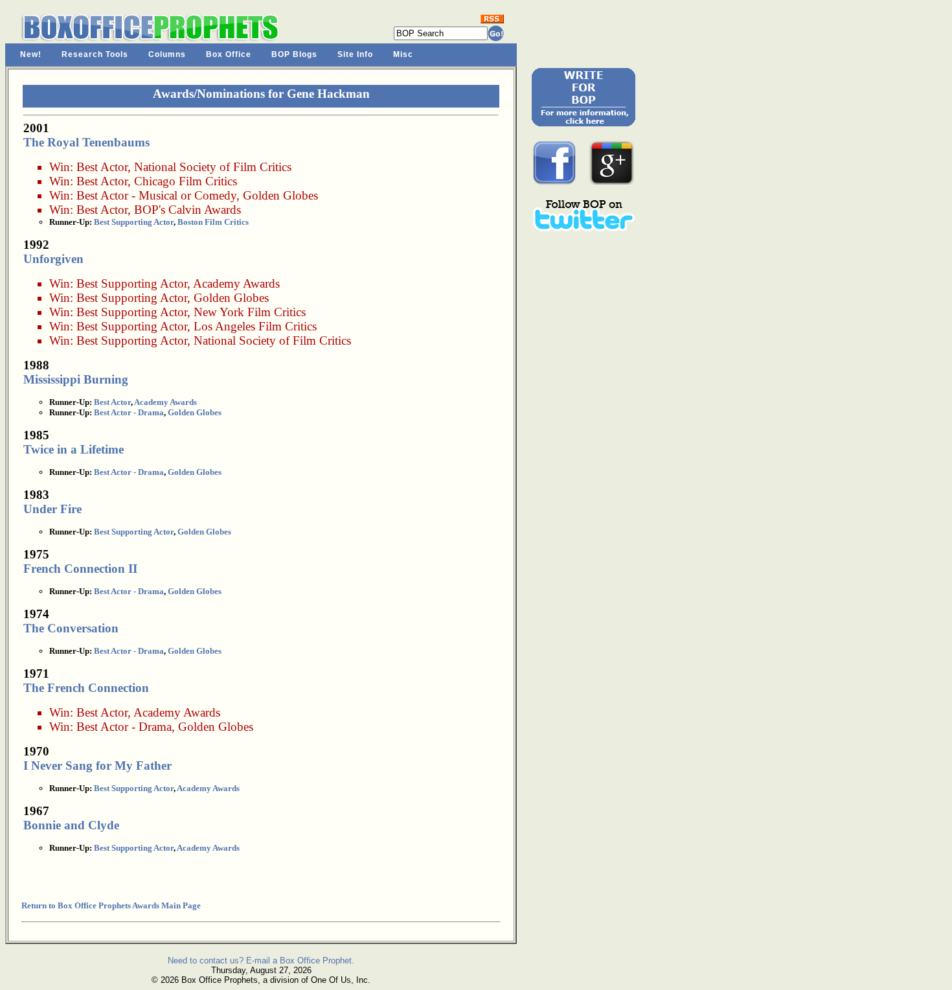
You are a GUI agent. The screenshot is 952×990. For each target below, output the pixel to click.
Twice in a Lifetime (73, 449)
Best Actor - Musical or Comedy (156, 195)
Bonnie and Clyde (71, 825)
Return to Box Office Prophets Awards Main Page (111, 905)
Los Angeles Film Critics (255, 326)
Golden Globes (280, 195)
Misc (403, 54)
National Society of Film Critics (212, 167)
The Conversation (71, 628)
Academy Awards (236, 283)
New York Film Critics (250, 312)
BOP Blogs (294, 54)
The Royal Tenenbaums (86, 142)
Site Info (355, 54)
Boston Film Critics (213, 222)
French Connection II (80, 568)
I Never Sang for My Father (97, 765)
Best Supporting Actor (134, 222)
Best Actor (102, 167)
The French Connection (86, 688)
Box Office (228, 54)
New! (30, 54)
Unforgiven (53, 259)
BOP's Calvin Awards (187, 209)
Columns (167, 54)
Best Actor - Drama (129, 412)
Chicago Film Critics (185, 181)
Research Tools (95, 54)
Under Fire (52, 509)
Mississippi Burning (75, 379)
